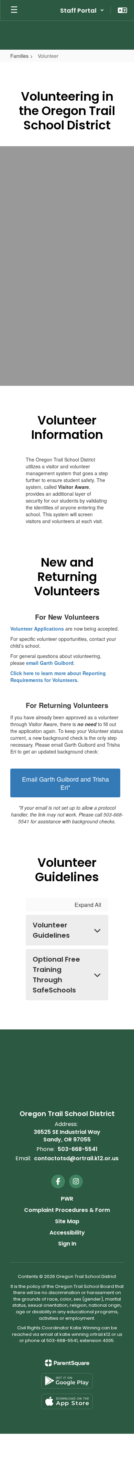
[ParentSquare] (67, 1363)
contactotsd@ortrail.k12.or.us (76, 1158)
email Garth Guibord (50, 662)
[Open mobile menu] (14, 10)
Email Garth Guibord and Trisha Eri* (65, 783)
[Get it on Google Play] (67, 1381)
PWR (67, 1199)
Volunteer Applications (37, 628)
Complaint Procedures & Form (67, 1210)
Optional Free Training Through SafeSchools (56, 974)
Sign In (67, 1244)
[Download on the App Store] (67, 1401)
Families (19, 55)
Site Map (67, 1221)
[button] (82, 10)
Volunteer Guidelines (51, 930)
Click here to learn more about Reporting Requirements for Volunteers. (58, 676)
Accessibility (67, 1233)
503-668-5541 (78, 1149)
